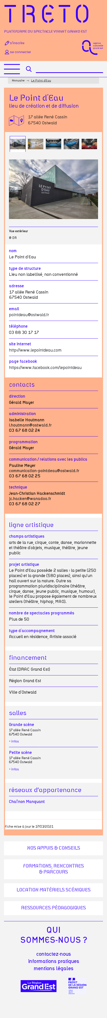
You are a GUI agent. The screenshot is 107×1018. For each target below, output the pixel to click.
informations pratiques (53, 961)
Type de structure (25, 269)
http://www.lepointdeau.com (35, 350)
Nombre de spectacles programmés (41, 613)
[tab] (18, 144)
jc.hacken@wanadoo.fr (30, 499)
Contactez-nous (53, 954)
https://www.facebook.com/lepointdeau (45, 368)
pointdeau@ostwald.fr (29, 315)
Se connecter (20, 52)
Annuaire (18, 80)
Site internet (20, 344)
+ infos (14, 741)
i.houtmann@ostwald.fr (30, 425)
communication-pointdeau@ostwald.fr (44, 471)
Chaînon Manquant (27, 802)
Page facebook (23, 362)
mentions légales (53, 968)
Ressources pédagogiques (53, 908)
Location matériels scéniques (54, 890)
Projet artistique (24, 565)
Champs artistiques (26, 536)
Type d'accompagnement (32, 631)
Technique (18, 487)
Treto (49, 15)
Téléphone (18, 326)
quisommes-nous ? (53, 935)
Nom (13, 251)
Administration (22, 414)
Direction (17, 396)
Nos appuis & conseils (53, 848)
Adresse (16, 286)
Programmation (23, 442)
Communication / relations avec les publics (48, 459)
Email (14, 309)
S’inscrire (17, 43)
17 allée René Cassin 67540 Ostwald (47, 120)
